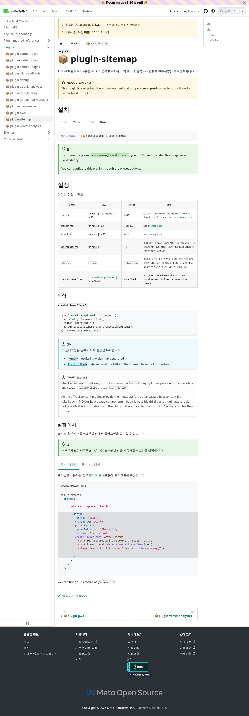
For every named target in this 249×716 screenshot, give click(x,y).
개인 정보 (185, 642)
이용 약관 (185, 648)
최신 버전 (83, 32)
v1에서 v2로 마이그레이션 (40, 654)
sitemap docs (185, 217)
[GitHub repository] (205, 11)
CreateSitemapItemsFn (101, 277)
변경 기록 (133, 648)
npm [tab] (64, 122)
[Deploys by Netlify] (137, 671)
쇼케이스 (71, 11)
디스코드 (81, 654)
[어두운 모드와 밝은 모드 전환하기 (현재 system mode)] (213, 11)
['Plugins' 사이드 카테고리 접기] (49, 47)
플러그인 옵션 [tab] (91, 464)
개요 (26, 642)
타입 (211, 34)
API (45, 11)
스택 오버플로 (84, 642)
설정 (209, 29)
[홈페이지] (61, 43)
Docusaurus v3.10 (119, 2)
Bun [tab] (103, 122)
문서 (36, 11)
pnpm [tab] (90, 122)
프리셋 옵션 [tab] (68, 464)
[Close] (244, 2)
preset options (130, 168)
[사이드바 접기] (27, 623)
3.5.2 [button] (172, 11)
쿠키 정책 (185, 654)
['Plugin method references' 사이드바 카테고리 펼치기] (49, 40)
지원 (78, 659)
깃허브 (131, 654)
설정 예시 (214, 40)
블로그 (56, 11)
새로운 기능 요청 (86, 648)
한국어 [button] (192, 11)
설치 (209, 24)
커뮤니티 (87, 11)
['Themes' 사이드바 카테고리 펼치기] (49, 132)
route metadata (182, 383)
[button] (27, 139)
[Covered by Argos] (139, 675)
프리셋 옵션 (96, 475)
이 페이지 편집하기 (74, 596)
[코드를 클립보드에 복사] (193, 136)
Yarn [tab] (76, 122)
